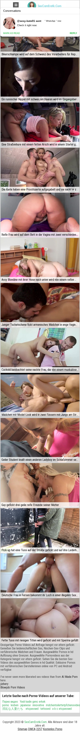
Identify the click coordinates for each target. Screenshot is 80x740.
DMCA (32, 729)
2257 (39, 729)
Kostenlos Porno (52, 729)
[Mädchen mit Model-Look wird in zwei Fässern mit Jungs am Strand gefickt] (40, 395)
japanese (25, 705)
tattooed (45, 708)
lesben (14, 705)
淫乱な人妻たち (12, 708)
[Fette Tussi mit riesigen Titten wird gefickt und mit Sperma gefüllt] (40, 620)
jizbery (4, 684)
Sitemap (22, 729)
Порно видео (10, 701)
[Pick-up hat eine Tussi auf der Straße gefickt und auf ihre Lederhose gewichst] (40, 530)
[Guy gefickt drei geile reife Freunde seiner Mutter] (40, 485)
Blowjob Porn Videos (12, 687)
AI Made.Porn (70, 677)
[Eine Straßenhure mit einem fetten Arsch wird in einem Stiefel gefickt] (40, 125)
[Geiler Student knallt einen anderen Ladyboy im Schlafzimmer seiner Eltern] (40, 440)
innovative (38, 705)
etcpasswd (32, 708)
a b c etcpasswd (62, 708)
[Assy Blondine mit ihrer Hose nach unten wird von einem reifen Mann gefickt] (40, 260)
